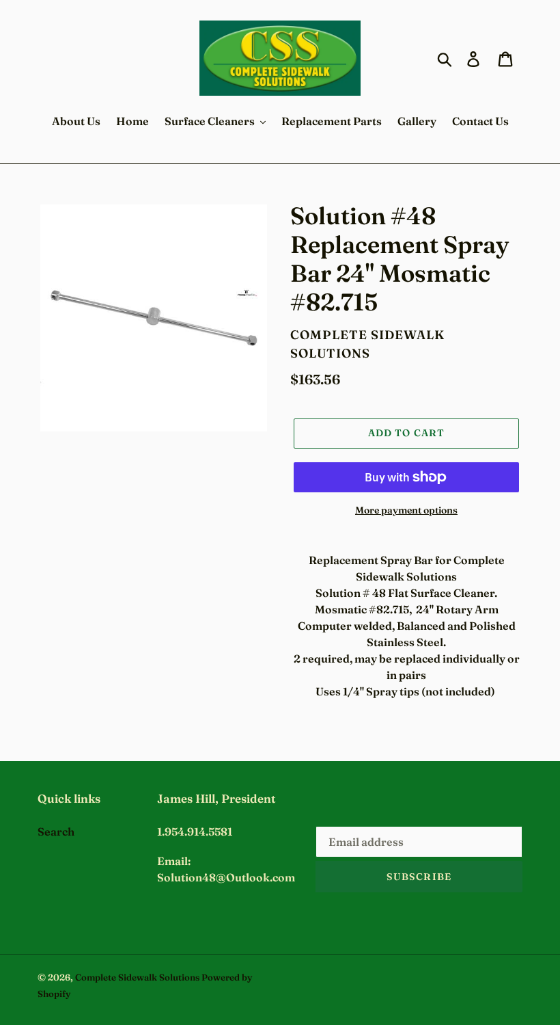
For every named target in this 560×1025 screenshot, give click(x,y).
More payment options (406, 510)
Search (56, 831)
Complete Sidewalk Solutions (137, 977)
